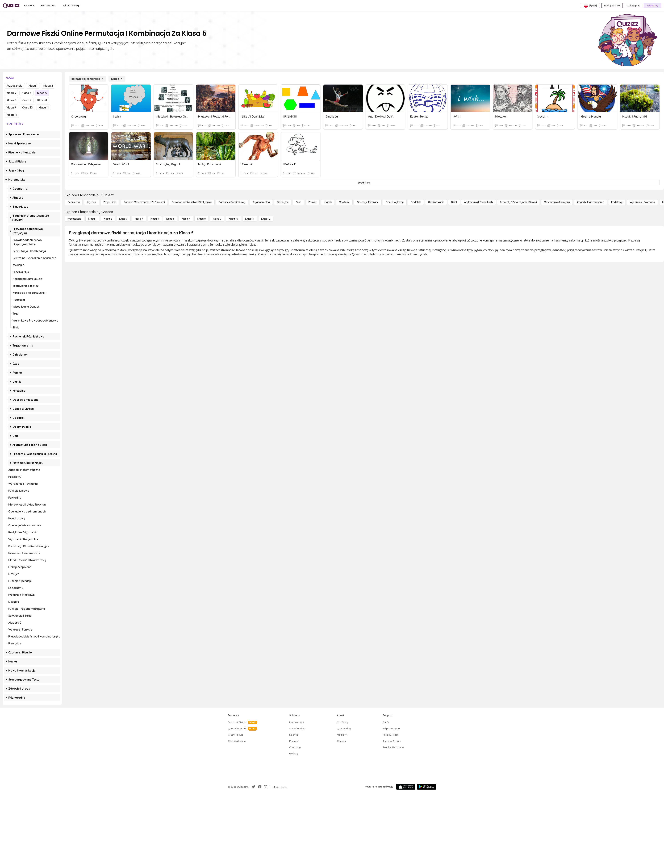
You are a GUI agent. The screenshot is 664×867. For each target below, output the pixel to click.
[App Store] (405, 787)
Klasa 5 (42, 93)
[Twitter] (253, 787)
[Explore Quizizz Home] (11, 5)
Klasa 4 (26, 93)
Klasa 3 (11, 93)
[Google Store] (426, 787)
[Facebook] (259, 787)
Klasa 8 (42, 100)
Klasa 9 (11, 107)
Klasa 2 (48, 85)
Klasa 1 (32, 85)
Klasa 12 (11, 114)
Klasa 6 (11, 100)
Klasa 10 (27, 107)
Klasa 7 (26, 100)
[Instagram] (265, 787)
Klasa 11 (44, 107)
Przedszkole (14, 85)
